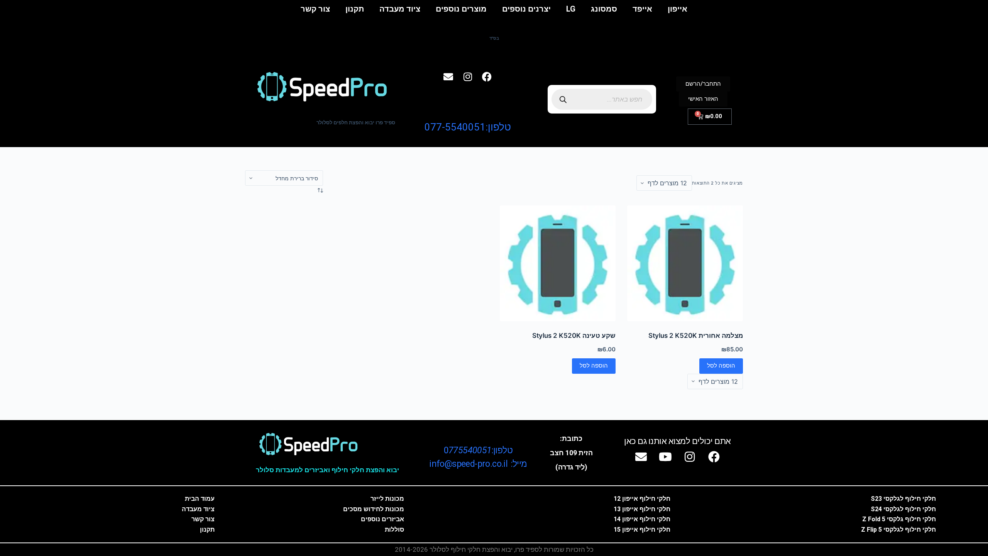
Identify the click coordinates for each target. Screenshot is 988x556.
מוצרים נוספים (461, 9)
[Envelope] (448, 76)
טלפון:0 (478, 450)
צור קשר (315, 9)
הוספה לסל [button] (721, 365)
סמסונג (604, 9)
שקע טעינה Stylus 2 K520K (574, 335)
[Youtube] (665, 456)
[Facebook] (487, 76)
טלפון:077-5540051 (468, 127)
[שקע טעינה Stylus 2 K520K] (558, 263)
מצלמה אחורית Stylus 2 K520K (695, 335)
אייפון (677, 9)
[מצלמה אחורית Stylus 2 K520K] (685, 263)
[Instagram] (467, 76)
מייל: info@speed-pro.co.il (478, 464)
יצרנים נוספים (526, 9)
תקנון (354, 9)
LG (570, 9)
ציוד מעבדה (399, 9)
